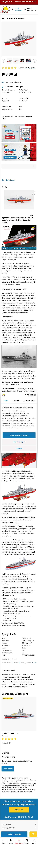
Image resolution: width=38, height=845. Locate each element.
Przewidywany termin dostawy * (17, 117)
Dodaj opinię (8, 769)
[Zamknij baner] (35, 395)
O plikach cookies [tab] (29, 400)
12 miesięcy (18, 87)
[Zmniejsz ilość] (3, 166)
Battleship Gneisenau (10, 733)
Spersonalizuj (18, 442)
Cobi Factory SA (25, 92)
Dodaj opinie (30, 68)
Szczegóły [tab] (16, 400)
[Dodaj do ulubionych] (33, 834)
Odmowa (19, 448)
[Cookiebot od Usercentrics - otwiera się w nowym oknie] (25, 395)
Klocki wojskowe (18, 9)
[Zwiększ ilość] (34, 166)
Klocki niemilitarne (31, 9)
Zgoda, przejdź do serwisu (19, 435)
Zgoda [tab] (6, 400)
